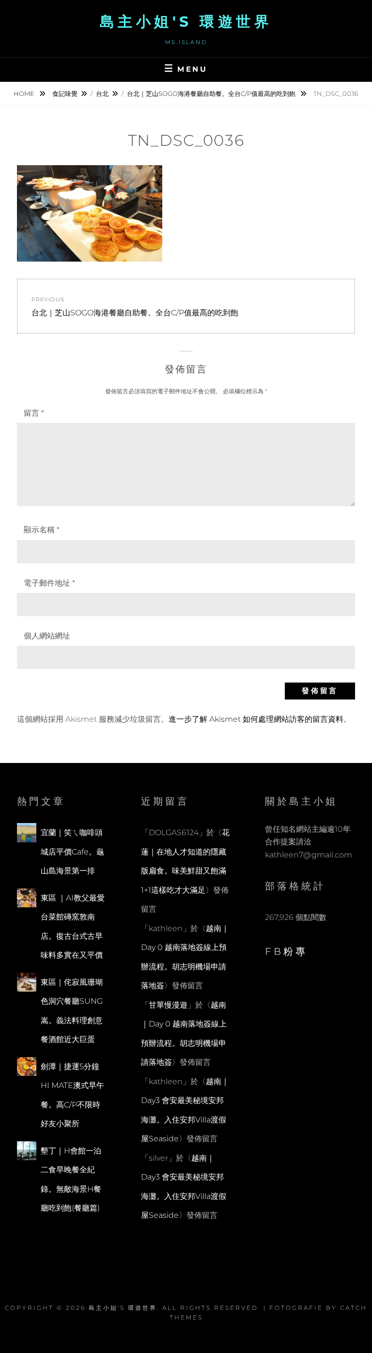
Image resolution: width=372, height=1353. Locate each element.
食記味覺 (65, 93)
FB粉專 (286, 951)
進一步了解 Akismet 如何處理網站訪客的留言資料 (256, 719)
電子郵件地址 (49, 583)
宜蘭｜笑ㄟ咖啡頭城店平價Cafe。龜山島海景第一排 (72, 851)
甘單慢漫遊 (168, 1005)
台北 (102, 93)
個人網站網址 (47, 635)
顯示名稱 (42, 529)
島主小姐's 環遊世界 (186, 22)
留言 (34, 413)
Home (25, 93)
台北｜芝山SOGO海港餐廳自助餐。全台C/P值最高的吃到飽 (212, 93)
